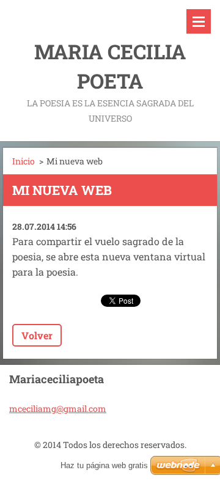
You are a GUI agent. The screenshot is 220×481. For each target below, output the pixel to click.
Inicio (23, 161)
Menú (198, 21)
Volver (37, 335)
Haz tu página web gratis (104, 465)
